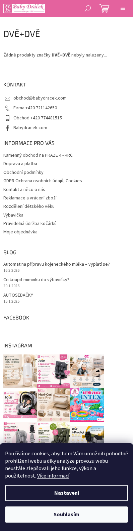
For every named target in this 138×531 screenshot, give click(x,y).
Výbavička (13, 215)
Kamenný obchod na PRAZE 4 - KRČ (38, 155)
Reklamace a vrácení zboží (30, 198)
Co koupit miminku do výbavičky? (36, 280)
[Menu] (123, 8)
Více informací (53, 476)
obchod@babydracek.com (40, 98)
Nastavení (66, 493)
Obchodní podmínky (23, 172)
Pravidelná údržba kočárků (30, 223)
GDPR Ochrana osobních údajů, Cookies (42, 181)
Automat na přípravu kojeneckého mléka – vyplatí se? (56, 264)
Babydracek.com (30, 127)
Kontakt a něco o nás (24, 189)
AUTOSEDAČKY (18, 295)
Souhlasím (66, 514)
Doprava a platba (20, 163)
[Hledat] (87, 8)
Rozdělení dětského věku (29, 206)
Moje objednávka (20, 232)
